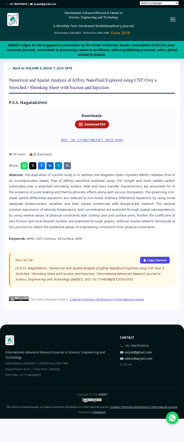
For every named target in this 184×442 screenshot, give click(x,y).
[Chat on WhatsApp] (172, 418)
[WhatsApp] (24, 165)
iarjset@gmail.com (45, 4)
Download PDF (92, 124)
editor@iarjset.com (138, 358)
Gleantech (99, 412)
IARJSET (103, 394)
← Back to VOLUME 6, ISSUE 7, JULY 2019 (40, 68)
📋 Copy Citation (154, 260)
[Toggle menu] (173, 19)
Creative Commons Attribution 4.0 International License (107, 299)
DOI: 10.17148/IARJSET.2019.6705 (92, 140)
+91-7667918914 (18, 4)
